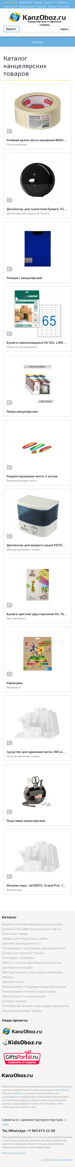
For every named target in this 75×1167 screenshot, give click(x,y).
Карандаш (14, 683)
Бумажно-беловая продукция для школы (32, 924)
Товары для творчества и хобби (25, 938)
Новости (50, 2)
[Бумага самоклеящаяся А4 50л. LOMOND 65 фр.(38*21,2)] (37, 313)
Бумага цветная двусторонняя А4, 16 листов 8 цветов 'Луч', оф (37, 614)
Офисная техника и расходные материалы (32, 972)
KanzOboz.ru (63, 1090)
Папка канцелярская (22, 411)
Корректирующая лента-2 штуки (32, 476)
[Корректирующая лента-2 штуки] (37, 447)
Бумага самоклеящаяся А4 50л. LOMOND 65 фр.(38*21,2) (37, 342)
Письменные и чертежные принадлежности (34, 948)
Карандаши (14, 687)
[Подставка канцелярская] (37, 792)
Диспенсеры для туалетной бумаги (28, 213)
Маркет (41, 6)
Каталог (37, 42)
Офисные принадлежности (21, 943)
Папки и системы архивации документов (31, 962)
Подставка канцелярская (26, 820)
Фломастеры (14, 889)
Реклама (64, 6)
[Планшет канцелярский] (37, 249)
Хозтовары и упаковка (18, 957)
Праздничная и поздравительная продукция (34, 986)
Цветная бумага (16, 618)
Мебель (8, 977)
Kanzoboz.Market (62, 1160)
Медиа (52, 6)
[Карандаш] (37, 654)
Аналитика (10, 6)
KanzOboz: (11, 2)
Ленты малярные (17, 144)
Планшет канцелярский (24, 278)
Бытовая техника (14, 1001)
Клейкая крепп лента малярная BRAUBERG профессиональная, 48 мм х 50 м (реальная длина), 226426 (37, 140)
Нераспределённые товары (23, 549)
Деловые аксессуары (17, 967)
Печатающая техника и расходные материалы (35, 1006)
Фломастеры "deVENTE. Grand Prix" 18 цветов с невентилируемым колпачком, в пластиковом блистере (37, 885)
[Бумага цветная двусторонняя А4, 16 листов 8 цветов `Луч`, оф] (37, 585)
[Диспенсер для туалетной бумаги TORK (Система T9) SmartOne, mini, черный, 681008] (37, 180)
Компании (25, 2)
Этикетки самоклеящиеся (22, 347)
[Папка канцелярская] (37, 382)
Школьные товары (15, 933)
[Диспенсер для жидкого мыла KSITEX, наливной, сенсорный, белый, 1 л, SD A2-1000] (37, 516)
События (62, 2)
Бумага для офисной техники (23, 953)
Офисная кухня (12, 982)
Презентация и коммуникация (24, 996)
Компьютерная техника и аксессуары (29, 991)
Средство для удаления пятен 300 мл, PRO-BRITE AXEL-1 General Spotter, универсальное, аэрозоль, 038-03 (37, 752)
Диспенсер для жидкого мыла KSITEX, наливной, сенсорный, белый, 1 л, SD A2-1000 (37, 545)
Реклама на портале (13, 1153)
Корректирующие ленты (21, 480)
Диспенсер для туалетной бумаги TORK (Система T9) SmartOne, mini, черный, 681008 (37, 209)
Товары (38, 2)
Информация (27, 6)
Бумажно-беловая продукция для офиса (31, 929)
